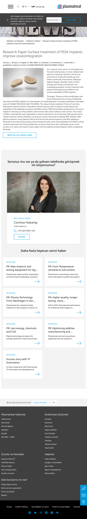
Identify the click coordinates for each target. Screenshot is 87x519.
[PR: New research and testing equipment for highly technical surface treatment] (37, 281)
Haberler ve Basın (33, 41)
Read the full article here (19, 135)
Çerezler (77, 507)
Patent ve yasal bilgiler (61, 507)
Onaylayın (71, 20)
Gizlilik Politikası (21, 507)
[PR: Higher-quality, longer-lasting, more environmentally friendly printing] (78, 312)
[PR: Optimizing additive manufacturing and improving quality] (78, 343)
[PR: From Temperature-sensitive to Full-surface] (78, 281)
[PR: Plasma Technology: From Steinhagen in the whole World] (37, 312)
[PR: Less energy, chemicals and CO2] (37, 343)
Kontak (21, 237)
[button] (18, 6)
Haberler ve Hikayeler (15, 41)
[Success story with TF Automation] (37, 374)
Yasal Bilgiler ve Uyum (40, 507)
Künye (9, 507)
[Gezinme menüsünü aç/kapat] (10, 7)
